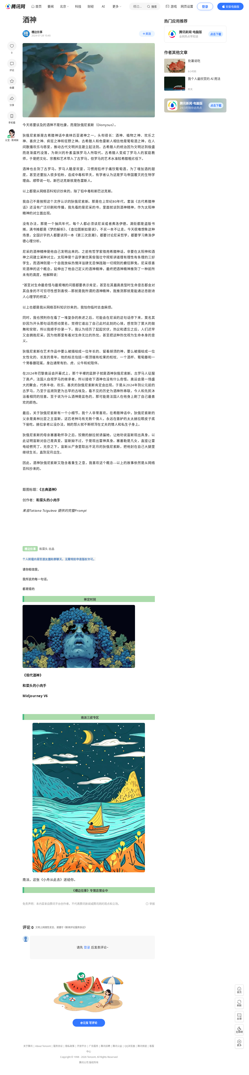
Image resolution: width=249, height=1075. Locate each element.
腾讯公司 (84, 1062)
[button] (215, 34)
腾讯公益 (117, 1046)
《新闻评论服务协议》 (75, 927)
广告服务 (93, 1046)
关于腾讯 (28, 1046)
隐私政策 (70, 1046)
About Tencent (43, 1046)
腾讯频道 (142, 1046)
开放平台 (81, 1046)
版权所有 (93, 1062)
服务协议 (58, 1046)
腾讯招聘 (105, 1046)
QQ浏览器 (129, 1046)
